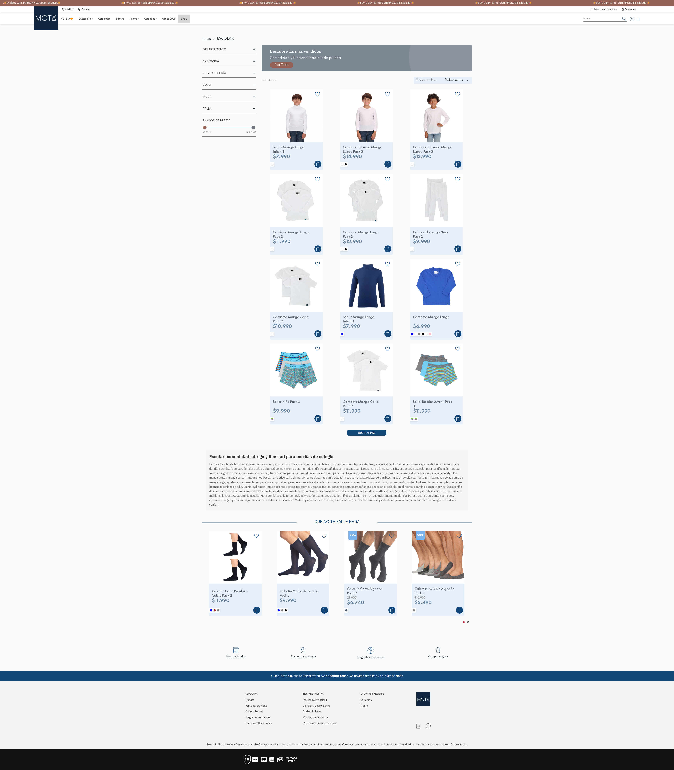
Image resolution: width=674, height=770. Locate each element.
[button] (229, 49)
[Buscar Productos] (624, 18)
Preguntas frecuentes (371, 657)
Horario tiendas (236, 656)
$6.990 (206, 132)
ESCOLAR (225, 39)
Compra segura (438, 656)
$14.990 (251, 132)
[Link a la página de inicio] (207, 39)
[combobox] (605, 19)
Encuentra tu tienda (303, 656)
